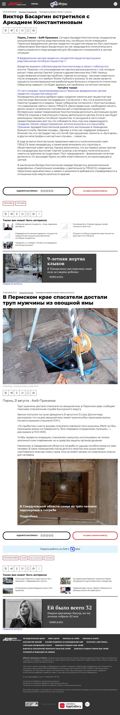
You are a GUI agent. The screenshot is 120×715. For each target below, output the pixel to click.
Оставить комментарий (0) (95, 191)
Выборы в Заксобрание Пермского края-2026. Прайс (47, 649)
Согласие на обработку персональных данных (41, 681)
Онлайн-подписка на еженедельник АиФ (64, 642)
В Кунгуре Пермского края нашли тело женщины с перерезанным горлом (33, 580)
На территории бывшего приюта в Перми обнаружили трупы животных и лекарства (92, 580)
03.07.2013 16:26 (9, 12)
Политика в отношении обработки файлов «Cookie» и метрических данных (52, 685)
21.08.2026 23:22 (10, 293)
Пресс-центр (53, 639)
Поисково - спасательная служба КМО (20, 386)
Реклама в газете (91, 639)
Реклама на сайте (71, 639)
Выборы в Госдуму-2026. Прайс (69, 645)
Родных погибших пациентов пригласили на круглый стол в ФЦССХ (93, 234)
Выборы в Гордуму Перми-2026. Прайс (91, 649)
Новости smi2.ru (12, 283)
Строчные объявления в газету (37, 645)
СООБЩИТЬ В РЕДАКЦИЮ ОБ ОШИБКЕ (39, 652)
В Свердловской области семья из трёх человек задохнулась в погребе (58, 508)
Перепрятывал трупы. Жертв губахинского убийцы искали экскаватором (92, 589)
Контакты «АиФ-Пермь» (97, 642)
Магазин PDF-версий (32, 642)
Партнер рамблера (48, 704)
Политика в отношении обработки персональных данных (45, 683)
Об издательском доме (34, 639)
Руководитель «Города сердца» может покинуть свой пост (90, 225)
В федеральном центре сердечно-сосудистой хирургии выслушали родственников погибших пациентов (36, 235)
